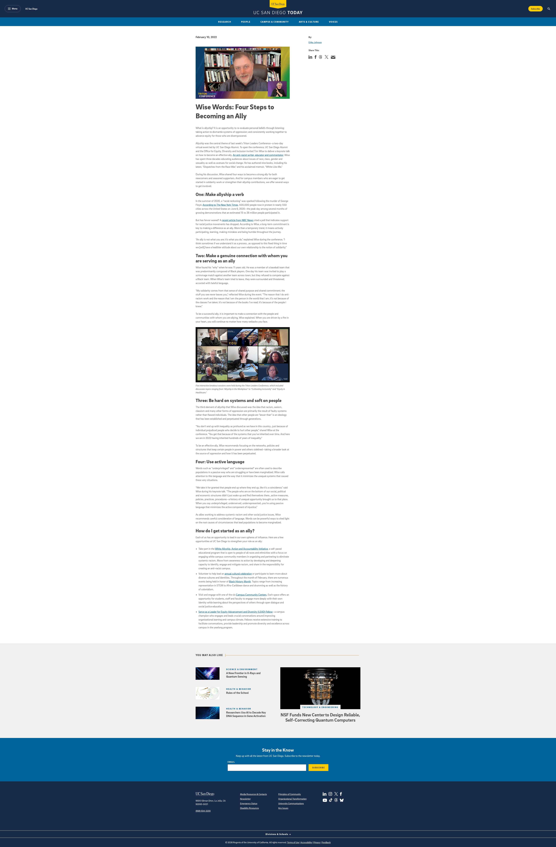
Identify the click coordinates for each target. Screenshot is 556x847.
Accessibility (306, 842)
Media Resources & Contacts (253, 794)
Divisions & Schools (277, 834)
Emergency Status (248, 803)
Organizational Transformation (292, 798)
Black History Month (240, 581)
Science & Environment (242, 669)
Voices (333, 21)
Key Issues (283, 808)
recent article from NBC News (237, 220)
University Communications (291, 803)
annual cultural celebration (238, 573)
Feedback (326, 842)
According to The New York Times (220, 204)
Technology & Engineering (320, 707)
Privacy (316, 842)
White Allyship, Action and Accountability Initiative (241, 548)
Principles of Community (289, 794)
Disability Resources (249, 808)
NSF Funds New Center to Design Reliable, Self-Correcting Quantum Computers (320, 717)
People (245, 21)
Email (231, 762)
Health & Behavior (238, 689)
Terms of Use (293, 842)
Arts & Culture (309, 21)
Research (224, 21)
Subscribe (535, 8)
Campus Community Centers (251, 594)
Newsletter (245, 798)
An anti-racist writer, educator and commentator (258, 155)
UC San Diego (31, 8)
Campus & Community (274, 21)
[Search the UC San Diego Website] (548, 8)
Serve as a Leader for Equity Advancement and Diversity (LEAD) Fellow (236, 611)
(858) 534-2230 (203, 810)
